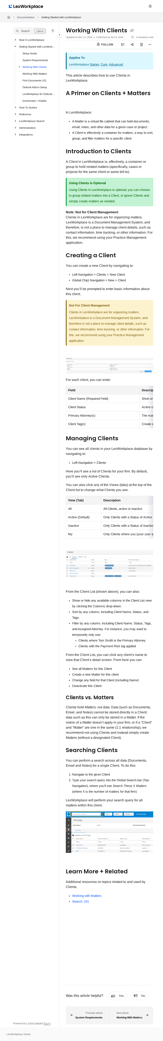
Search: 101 (80, 901)
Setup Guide (29, 53)
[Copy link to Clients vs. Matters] (120, 697)
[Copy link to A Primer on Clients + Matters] (72, 102)
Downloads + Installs (34, 100)
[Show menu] (150, 6)
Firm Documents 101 (34, 80)
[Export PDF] (141, 44)
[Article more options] (149, 44)
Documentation (26, 17)
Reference (25, 114)
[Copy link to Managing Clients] (124, 438)
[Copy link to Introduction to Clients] (137, 151)
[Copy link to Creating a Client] (122, 255)
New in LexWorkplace (31, 39)
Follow (106, 44)
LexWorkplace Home (18, 1034)
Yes (121, 995)
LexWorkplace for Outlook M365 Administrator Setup (38, 94)
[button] (30, 31)
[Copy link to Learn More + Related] (134, 871)
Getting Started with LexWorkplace (61, 17)
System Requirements (35, 60)
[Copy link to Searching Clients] (124, 750)
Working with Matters (86, 895)
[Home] (26, 6)
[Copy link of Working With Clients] (131, 30)
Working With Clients (34, 67)
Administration (27, 127)
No (143, 995)
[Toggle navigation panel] (59, 34)
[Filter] (52, 31)
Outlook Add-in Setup (34, 87)
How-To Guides (28, 107)
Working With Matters (34, 73)
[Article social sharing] (132, 44)
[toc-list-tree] (122, 44)
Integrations (26, 134)
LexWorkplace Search (32, 121)
